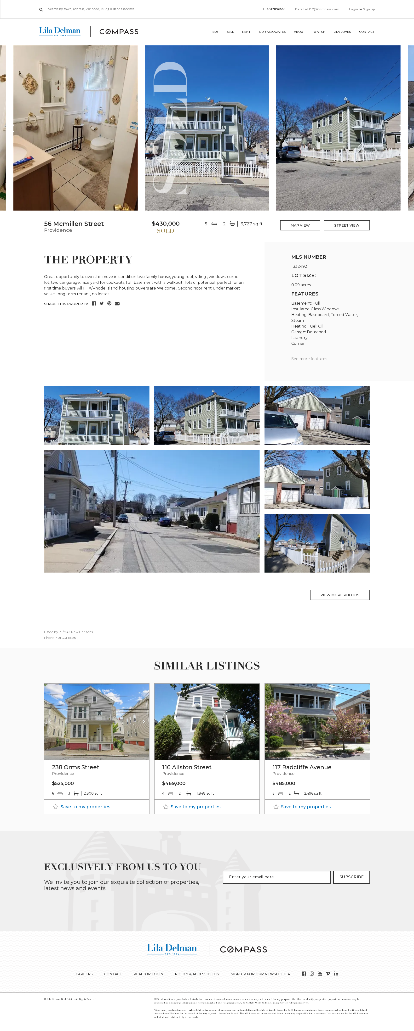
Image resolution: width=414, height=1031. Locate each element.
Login (353, 9)
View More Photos (340, 595)
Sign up (369, 9)
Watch (319, 31)
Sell (230, 31)
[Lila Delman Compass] (94, 32)
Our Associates (272, 31)
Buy (215, 31)
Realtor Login (148, 974)
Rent (246, 31)
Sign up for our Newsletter (260, 974)
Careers (84, 974)
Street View (346, 225)
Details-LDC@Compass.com (317, 9)
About (299, 31)
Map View (300, 225)
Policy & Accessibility (197, 974)
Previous (12, 128)
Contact (367, 31)
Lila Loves (342, 31)
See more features (309, 359)
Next (402, 128)
